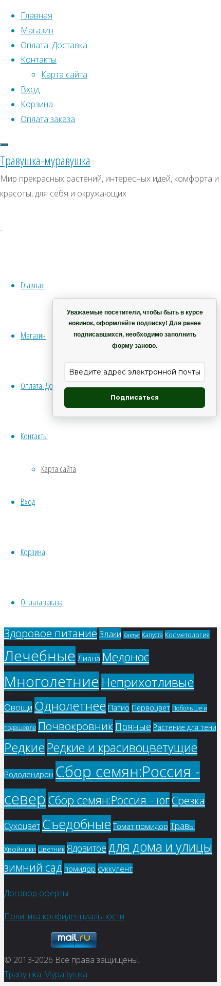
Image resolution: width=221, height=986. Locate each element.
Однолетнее (70, 705)
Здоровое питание (50, 633)
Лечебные (40, 655)
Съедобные (76, 824)
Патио (119, 708)
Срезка (188, 800)
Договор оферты (36, 893)
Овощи (18, 707)
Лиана (89, 658)
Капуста (152, 634)
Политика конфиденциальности (64, 916)
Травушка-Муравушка (45, 974)
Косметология (187, 634)
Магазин (33, 335)
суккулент (115, 868)
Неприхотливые (147, 682)
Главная (33, 285)
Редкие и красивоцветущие (122, 747)
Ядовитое (86, 848)
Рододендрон (28, 774)
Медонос (125, 657)
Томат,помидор (140, 826)
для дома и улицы (160, 846)
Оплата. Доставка (46, 385)
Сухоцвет (22, 826)
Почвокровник (75, 726)
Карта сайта (58, 469)
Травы (182, 826)
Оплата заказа (42, 602)
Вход (28, 501)
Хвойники (20, 849)
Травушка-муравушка (45, 160)
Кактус (131, 635)
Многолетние (51, 681)
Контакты (34, 436)
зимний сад (33, 867)
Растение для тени (184, 727)
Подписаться (134, 397)
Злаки (110, 634)
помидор (80, 868)
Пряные (133, 726)
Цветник (51, 849)
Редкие (24, 747)
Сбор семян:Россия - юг (109, 799)
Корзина (33, 552)
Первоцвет (151, 708)
